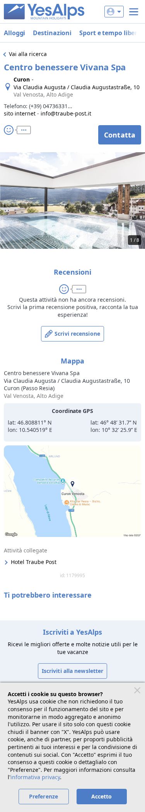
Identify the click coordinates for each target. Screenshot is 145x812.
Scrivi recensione (77, 333)
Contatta (119, 134)
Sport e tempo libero (110, 33)
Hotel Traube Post (33, 562)
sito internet (20, 113)
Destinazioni (52, 33)
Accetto (101, 796)
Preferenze (43, 796)
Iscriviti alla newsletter (73, 670)
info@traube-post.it (66, 113)
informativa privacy (35, 777)
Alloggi (14, 33)
